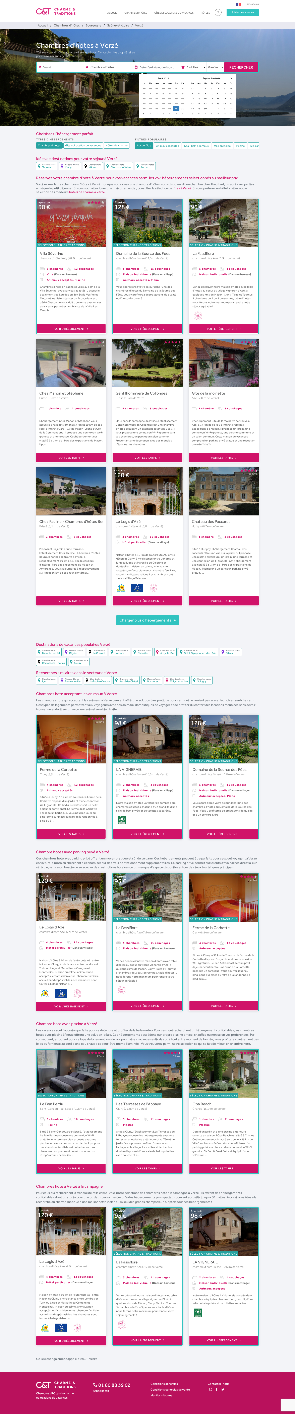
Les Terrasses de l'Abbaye (138, 1104)
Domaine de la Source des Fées (143, 253)
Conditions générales (164, 1383)
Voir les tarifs (69, 457)
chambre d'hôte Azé (205, 258)
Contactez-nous (218, 1383)
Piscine (240, 145)
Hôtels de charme (117, 145)
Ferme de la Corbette (58, 769)
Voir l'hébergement (70, 328)
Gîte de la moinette (208, 393)
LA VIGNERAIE (128, 769)
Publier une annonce (243, 12)
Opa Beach (202, 1104)
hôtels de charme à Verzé (87, 192)
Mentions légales (161, 1395)
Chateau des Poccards (211, 521)
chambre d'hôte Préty (54, 258)
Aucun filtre (144, 145)
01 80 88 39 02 (113, 1385)
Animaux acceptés (167, 145)
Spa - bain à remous (196, 145)
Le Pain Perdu (51, 1104)
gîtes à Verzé (182, 188)
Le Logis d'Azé (128, 521)
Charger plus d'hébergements (145, 620)
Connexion (253, 4)
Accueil (112, 12)
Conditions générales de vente (170, 1389)
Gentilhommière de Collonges (141, 393)
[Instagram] (211, 1389)
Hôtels (205, 12)
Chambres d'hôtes (135, 12)
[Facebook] (216, 1389)
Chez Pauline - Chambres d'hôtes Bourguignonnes (82, 521)
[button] (238, 3)
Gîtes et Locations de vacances (174, 12)
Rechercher (241, 67)
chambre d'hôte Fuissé (130, 258)
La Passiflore (203, 253)
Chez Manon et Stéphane (61, 393)
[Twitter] (223, 1389)
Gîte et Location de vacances (83, 145)
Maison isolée (222, 145)
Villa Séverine (51, 253)
